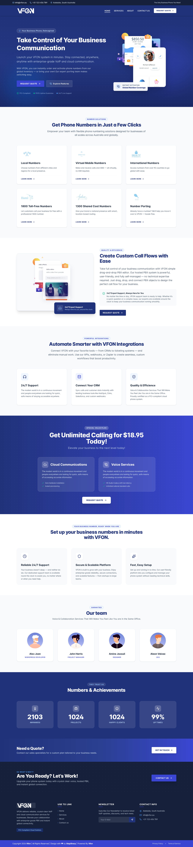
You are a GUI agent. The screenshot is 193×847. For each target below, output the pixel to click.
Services (118, 11)
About (130, 11)
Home (107, 11)
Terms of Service (174, 844)
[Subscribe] (132, 819)
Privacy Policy (157, 844)
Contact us (143, 11)
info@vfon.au (148, 815)
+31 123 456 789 (150, 819)
